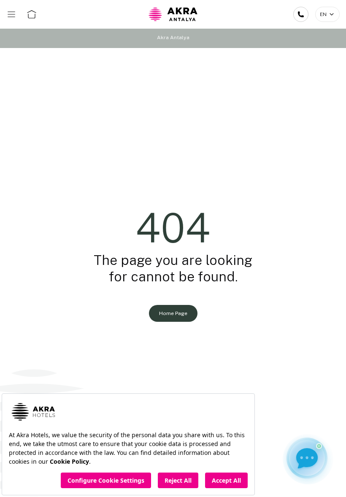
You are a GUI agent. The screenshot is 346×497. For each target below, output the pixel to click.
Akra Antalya (173, 37)
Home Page (173, 313)
